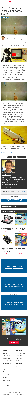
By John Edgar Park (10, 38)
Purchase (5, 367)
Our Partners (6, 358)
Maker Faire (19, 355)
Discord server (23, 192)
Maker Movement (7, 360)
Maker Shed (19, 358)
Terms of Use (17, 392)
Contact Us (19, 367)
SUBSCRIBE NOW (14, 342)
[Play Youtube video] (14, 55)
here (20, 146)
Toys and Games (22, 157)
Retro (14, 157)
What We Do (6, 355)
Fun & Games (5, 17)
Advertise (18, 369)
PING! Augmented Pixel (7, 153)
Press (17, 374)
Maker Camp (19, 360)
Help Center (19, 372)
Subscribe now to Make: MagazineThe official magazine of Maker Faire (14, 200)
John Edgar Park (6, 175)
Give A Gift (6, 369)
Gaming (9, 157)
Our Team (5, 353)
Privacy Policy (11, 392)
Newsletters (6, 374)
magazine (20, 353)
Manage (5, 372)
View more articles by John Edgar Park (10, 184)
